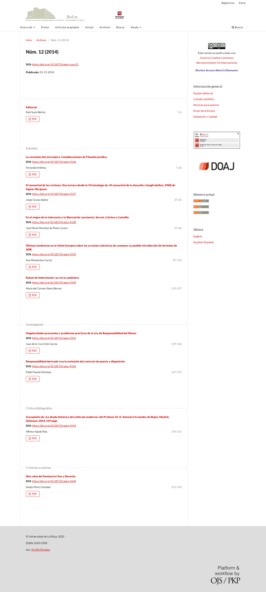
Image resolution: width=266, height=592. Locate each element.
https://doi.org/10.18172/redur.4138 (54, 222)
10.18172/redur (40, 549)
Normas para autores (206, 105)
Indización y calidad (205, 116)
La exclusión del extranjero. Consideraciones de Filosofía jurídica (66, 157)
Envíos (45, 27)
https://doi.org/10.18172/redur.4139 (54, 254)
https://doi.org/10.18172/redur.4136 (54, 161)
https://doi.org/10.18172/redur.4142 (54, 366)
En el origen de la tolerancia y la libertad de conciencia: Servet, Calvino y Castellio (77, 217)
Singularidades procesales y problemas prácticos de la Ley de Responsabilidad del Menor (81, 333)
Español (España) (203, 242)
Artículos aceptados (67, 27)
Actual (89, 27)
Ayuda (135, 27)
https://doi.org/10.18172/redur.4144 (54, 481)
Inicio (29, 40)
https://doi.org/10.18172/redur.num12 (55, 64)
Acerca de (26, 27)
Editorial (31, 107)
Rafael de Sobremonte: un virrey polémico (52, 277)
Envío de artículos (204, 110)
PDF (34, 119)
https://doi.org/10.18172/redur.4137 (54, 194)
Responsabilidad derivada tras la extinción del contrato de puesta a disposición (75, 361)
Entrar (242, 2)
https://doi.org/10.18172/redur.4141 (54, 338)
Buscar (120, 27)
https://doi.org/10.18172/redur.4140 (54, 282)
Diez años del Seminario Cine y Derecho (51, 476)
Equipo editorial (203, 93)
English (197, 236)
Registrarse (227, 2)
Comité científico (203, 99)
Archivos (104, 27)
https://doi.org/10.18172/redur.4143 (54, 425)
